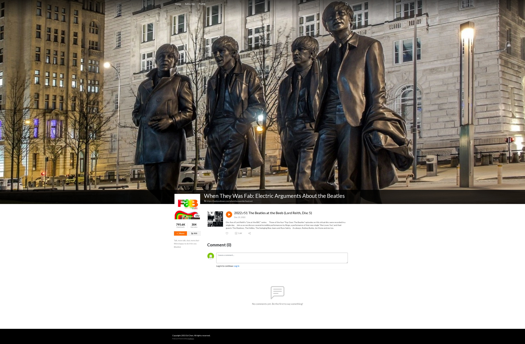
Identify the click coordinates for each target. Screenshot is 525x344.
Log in (236, 266)
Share (181, 233)
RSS (195, 233)
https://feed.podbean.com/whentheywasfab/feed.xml (230, 201)
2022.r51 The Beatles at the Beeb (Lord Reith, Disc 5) (273, 213)
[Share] (249, 233)
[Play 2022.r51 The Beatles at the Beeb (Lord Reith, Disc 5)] (229, 214)
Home (178, 3)
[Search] (346, 4)
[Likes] (227, 233)
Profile (202, 3)
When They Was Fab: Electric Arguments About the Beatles (274, 196)
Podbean (191, 339)
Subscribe (190, 3)
